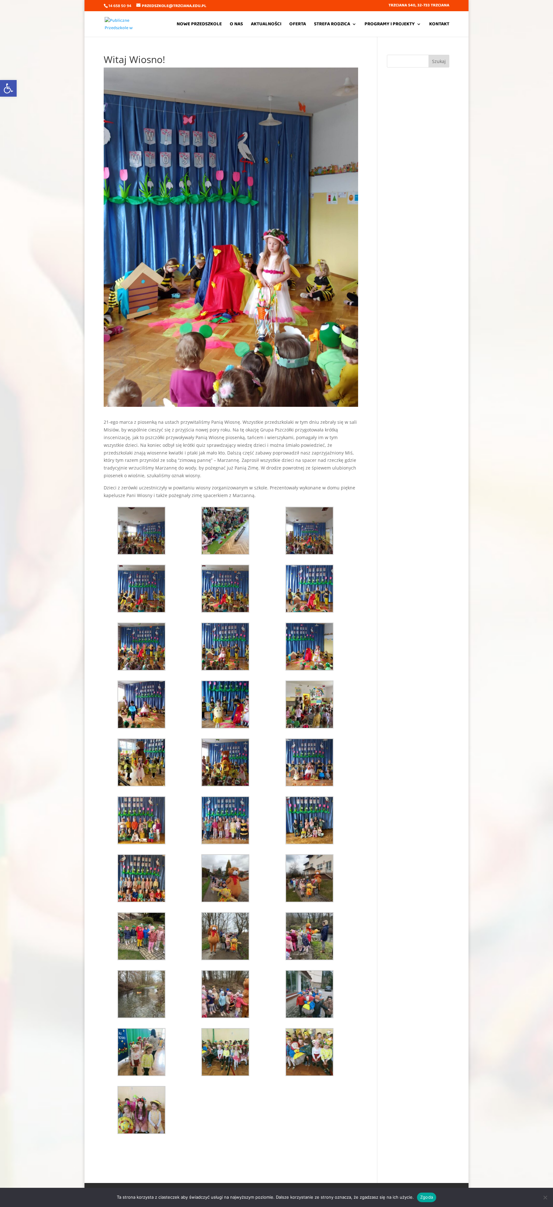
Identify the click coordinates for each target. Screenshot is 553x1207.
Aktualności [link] (266, 25)
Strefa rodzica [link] (332, 25)
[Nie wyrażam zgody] (545, 1197)
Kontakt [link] (439, 25)
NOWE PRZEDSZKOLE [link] (199, 25)
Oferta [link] (297, 25)
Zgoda (426, 1197)
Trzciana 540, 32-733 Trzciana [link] (419, 6)
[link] (8, 88)
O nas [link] (236, 25)
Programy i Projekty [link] (390, 25)
